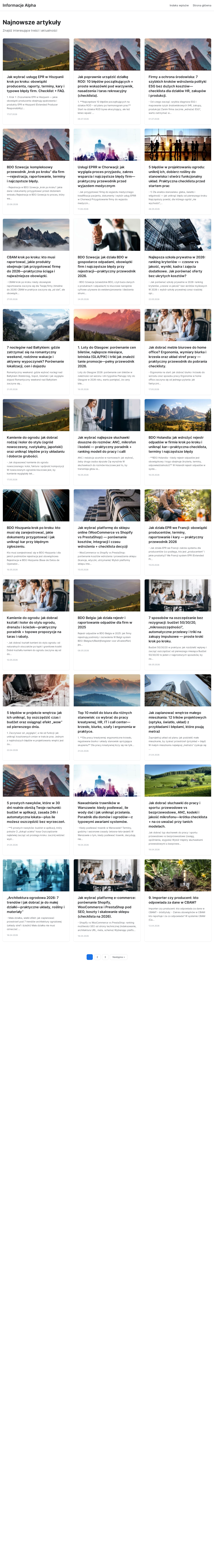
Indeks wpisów (179, 5)
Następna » (119, 957)
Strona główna (202, 5)
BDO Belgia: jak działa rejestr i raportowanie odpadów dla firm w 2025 (105, 622)
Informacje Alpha (19, 5)
